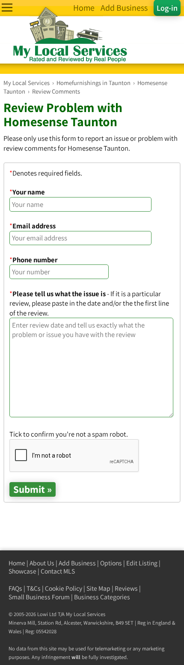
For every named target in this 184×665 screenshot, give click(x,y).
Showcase (22, 571)
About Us (42, 563)
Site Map (98, 588)
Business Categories (102, 597)
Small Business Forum (39, 597)
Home (17, 563)
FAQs (15, 588)
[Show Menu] (7, 7)
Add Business (77, 563)
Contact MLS (58, 571)
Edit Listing (141, 563)
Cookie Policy (63, 588)
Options (111, 563)
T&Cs (34, 588)
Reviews (126, 588)
